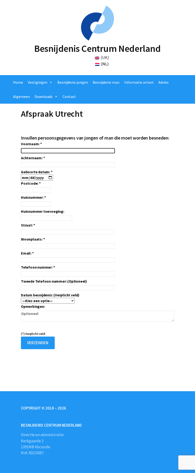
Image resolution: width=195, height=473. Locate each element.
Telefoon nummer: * (38, 267)
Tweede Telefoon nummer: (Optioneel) (54, 281)
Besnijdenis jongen (72, 82)
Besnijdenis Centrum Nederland (97, 48)
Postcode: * (31, 183)
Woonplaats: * (33, 239)
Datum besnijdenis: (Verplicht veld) (50, 295)
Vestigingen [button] (37, 82)
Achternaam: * (33, 157)
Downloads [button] (43, 96)
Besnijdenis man (106, 82)
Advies (163, 82)
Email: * (27, 253)
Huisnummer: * (33, 197)
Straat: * (28, 225)
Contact (69, 96)
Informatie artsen (139, 82)
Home (18, 82)
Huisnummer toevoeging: (42, 211)
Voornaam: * (31, 143)
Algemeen (21, 96)
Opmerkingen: (33, 306)
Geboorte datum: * (37, 171)
